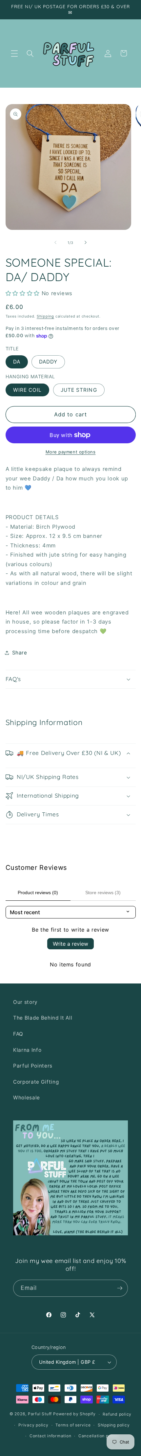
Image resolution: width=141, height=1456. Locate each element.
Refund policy (117, 1414)
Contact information (50, 1435)
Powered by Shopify (74, 1414)
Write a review (70, 943)
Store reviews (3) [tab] (103, 892)
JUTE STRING (79, 390)
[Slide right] (85, 242)
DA (16, 362)
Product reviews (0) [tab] (38, 892)
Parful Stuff (40, 1414)
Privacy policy (33, 1425)
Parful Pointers (32, 1066)
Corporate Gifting (36, 1082)
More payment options (71, 451)
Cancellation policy (98, 1435)
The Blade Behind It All (42, 1018)
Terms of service (73, 1425)
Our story (25, 1002)
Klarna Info (27, 1050)
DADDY (48, 362)
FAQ (18, 1034)
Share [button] (19, 653)
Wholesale (26, 1097)
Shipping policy (114, 1425)
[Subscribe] (120, 1288)
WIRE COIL (27, 390)
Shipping (45, 316)
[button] (14, 53)
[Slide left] (55, 242)
